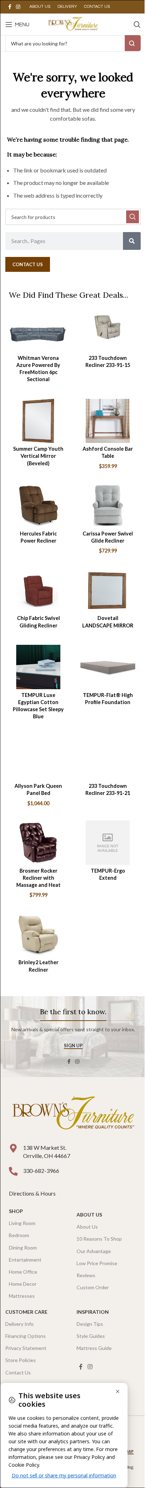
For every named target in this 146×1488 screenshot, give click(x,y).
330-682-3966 (41, 1170)
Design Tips (90, 1324)
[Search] (137, 24)
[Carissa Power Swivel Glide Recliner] (107, 505)
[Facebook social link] (9, 7)
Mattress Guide (94, 1348)
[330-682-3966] (13, 1171)
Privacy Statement (25, 1348)
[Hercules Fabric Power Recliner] (38, 505)
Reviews (86, 1275)
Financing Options (25, 1336)
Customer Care (26, 1312)
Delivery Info (19, 1324)
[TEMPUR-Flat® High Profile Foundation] (107, 667)
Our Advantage (94, 1251)
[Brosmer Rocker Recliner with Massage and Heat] (38, 842)
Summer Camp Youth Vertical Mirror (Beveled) (38, 456)
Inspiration (93, 1312)
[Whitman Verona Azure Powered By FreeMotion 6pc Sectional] (38, 330)
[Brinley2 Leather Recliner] (38, 934)
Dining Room (23, 1248)
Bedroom (19, 1235)
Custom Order (93, 1287)
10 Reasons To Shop (99, 1239)
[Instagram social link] (18, 7)
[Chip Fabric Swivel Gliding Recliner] (38, 590)
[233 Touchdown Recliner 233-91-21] (107, 758)
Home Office (23, 1272)
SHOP (16, 1211)
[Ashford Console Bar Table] (107, 421)
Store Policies (20, 1360)
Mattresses (22, 1296)
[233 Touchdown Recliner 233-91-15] (107, 330)
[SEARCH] (132, 216)
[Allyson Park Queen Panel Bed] (38, 758)
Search (133, 43)
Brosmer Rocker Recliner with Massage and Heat (38, 878)
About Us (89, 1215)
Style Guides (91, 1336)
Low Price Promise (97, 1263)
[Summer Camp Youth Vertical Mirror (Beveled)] (38, 421)
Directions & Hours (33, 1193)
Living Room (22, 1223)
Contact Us (18, 1372)
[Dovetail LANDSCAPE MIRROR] (107, 590)
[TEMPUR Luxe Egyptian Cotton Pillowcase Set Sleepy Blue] (38, 667)
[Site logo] (73, 23)
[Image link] (73, 1114)
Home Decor (22, 1284)
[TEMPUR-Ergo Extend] (107, 842)
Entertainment (25, 1260)
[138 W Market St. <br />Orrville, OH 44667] (13, 1148)
